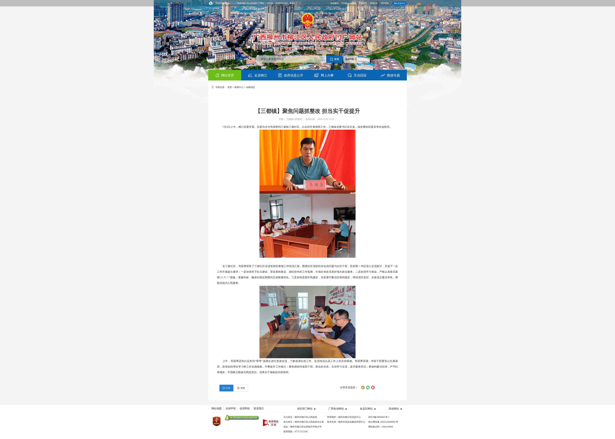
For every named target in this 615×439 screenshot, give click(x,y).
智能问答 (374, 3)
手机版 (344, 3)
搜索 (336, 59)
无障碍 (353, 3)
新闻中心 (238, 87)
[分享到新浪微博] (363, 387)
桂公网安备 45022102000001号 (383, 422)
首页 (229, 87)
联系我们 (259, 408)
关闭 (242, 388)
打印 (228, 388)
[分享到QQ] (373, 387)
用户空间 (385, 3)
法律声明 (231, 408)
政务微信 (334, 3)
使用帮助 (245, 408)
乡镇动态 (250, 87)
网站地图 (216, 408)
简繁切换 (363, 3)
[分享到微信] (368, 387)
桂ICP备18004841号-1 (379, 417)
